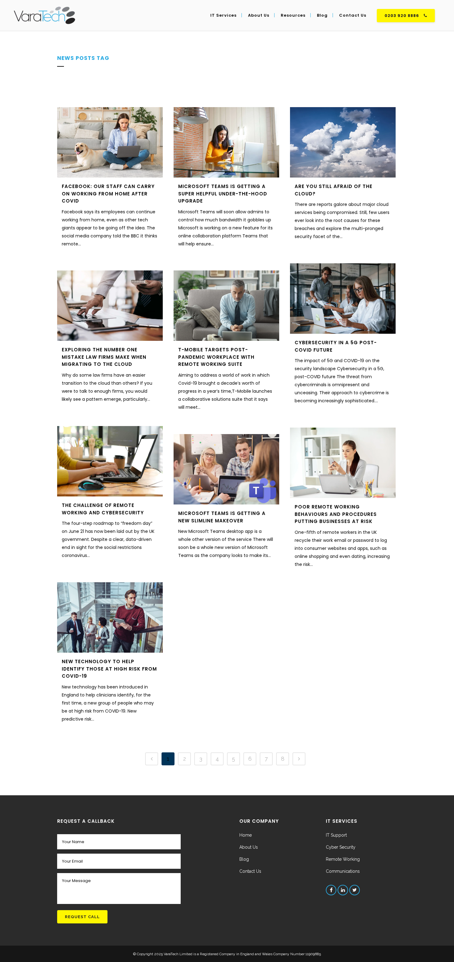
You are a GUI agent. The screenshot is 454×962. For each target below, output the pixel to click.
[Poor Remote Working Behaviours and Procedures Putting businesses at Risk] (343, 463)
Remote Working (343, 859)
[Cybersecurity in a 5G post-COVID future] (343, 298)
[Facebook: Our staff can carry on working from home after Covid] (110, 142)
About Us (248, 847)
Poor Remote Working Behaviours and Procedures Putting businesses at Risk (336, 514)
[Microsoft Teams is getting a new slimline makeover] (226, 469)
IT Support (336, 835)
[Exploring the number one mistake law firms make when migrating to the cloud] (110, 305)
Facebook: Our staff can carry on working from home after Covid (108, 193)
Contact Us (250, 871)
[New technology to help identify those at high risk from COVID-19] (110, 617)
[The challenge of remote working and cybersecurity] (110, 461)
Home (245, 835)
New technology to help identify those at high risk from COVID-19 (109, 668)
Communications (343, 871)
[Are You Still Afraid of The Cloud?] (343, 142)
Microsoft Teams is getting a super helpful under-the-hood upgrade (222, 193)
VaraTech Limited (178, 954)
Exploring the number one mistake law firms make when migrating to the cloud (104, 356)
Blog (244, 859)
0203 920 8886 (402, 16)
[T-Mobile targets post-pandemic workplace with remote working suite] (226, 305)
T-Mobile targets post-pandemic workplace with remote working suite (216, 356)
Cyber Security (340, 847)
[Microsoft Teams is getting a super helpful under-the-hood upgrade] (226, 142)
